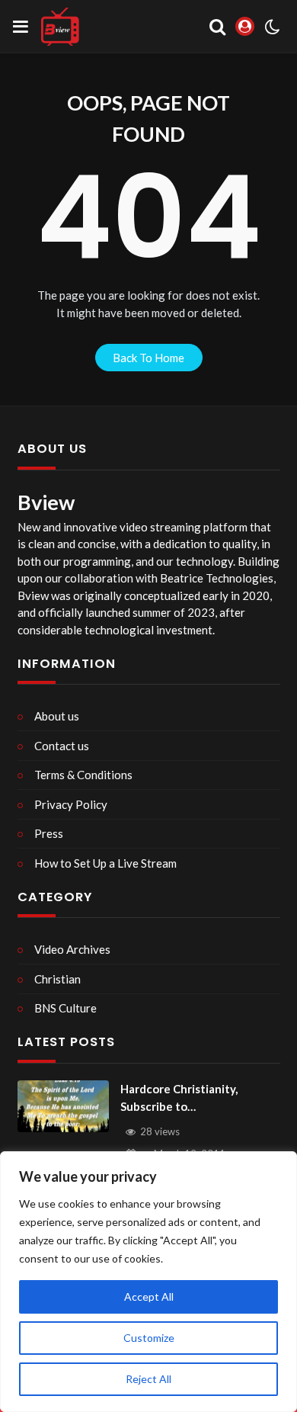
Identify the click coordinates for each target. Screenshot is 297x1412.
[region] (148, 1281)
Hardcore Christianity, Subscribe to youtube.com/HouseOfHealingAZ (199, 1098)
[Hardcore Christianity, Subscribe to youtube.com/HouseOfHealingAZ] (63, 1106)
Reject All (148, 1378)
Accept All (149, 1296)
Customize (148, 1337)
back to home (148, 357)
